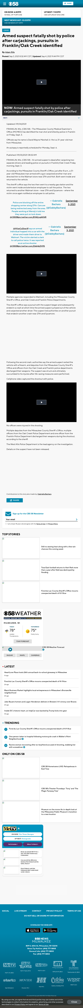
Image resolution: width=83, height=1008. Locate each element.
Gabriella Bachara (44, 494)
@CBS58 (14, 217)
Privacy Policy (53, 524)
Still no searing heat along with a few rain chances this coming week (58, 548)
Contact (36, 911)
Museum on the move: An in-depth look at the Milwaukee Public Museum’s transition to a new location (59, 812)
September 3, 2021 (72, 202)
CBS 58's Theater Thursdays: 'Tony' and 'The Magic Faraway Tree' (59, 789)
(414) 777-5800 (47, 951)
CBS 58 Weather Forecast (53, 647)
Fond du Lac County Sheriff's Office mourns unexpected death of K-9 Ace (59, 592)
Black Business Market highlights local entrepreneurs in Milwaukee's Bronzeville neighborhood (37, 691)
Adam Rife (10, 52)
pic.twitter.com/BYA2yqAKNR (32, 217)
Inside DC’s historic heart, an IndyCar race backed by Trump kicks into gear (35, 711)
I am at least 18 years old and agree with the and (32, 524)
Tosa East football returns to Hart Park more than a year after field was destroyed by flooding (59, 570)
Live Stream (20, 911)
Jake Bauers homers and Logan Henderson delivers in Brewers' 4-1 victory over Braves (40, 702)
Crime (6, 30)
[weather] (7, 631)
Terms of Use (40, 524)
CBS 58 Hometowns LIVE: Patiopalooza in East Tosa (59, 767)
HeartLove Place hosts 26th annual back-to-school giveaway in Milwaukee (35, 672)
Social (5, 911)
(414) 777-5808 (49, 948)
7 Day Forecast (22, 641)
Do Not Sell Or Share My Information (44, 916)
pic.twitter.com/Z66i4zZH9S (31, 246)
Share (69, 3)
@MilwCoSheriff (20, 228)
